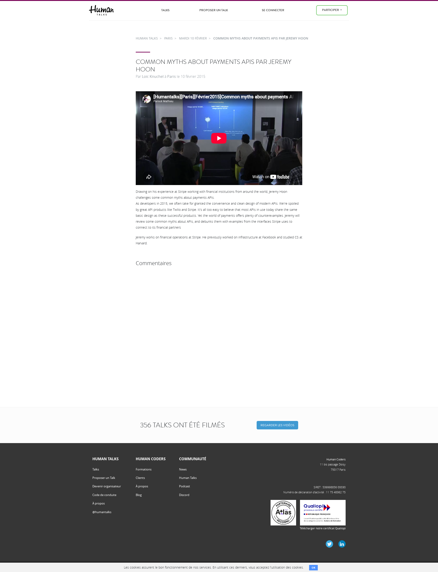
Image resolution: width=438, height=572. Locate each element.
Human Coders (336, 459)
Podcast (184, 486)
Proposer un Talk (213, 10)
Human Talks (188, 478)
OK (313, 567)
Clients (140, 478)
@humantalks (101, 512)
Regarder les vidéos (277, 425)
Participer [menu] (331, 10)
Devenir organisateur (106, 486)
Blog (139, 495)
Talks (165, 10)
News (183, 469)
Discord (184, 495)
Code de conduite (104, 495)
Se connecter (273, 10)
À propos (98, 503)
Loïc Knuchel (153, 76)
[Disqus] (219, 325)
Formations (143, 469)
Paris (171, 76)
